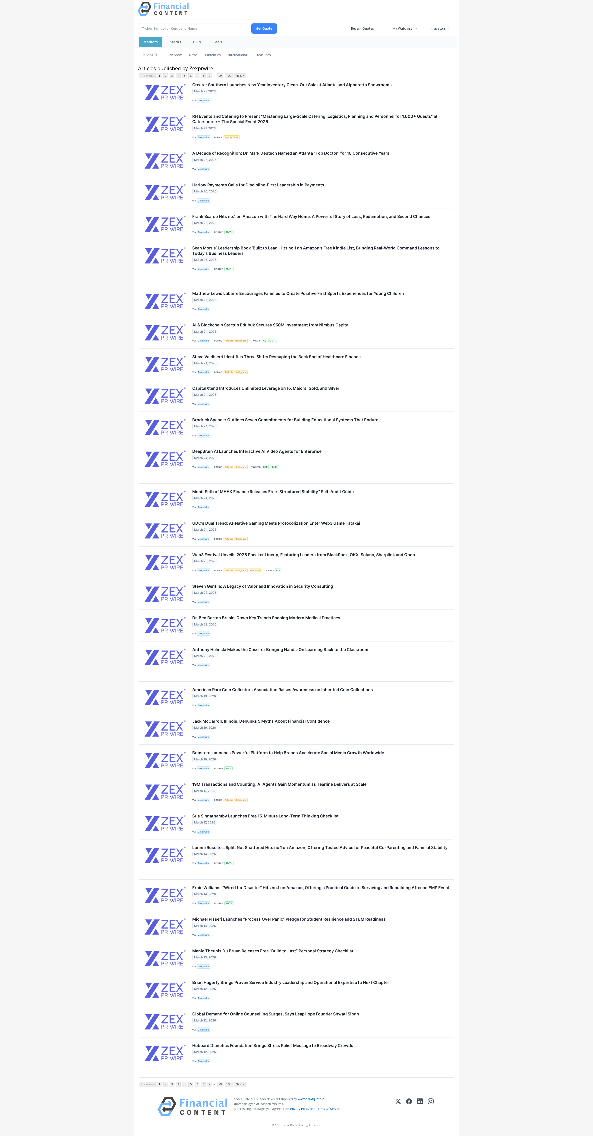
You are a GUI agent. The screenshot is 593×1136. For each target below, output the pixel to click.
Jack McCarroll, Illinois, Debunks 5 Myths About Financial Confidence (261, 721)
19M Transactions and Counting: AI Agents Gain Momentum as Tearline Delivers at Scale (279, 784)
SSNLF (274, 467)
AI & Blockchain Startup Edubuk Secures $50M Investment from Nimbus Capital (271, 324)
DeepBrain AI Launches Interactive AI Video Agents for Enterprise (257, 451)
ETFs (197, 42)
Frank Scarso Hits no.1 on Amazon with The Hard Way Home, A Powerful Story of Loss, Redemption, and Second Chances (311, 216)
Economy (255, 570)
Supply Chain (232, 137)
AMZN (229, 232)
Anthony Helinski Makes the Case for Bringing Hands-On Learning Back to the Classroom (280, 649)
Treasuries (263, 55)
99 (220, 76)
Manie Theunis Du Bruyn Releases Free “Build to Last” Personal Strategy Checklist (272, 950)
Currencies (213, 55)
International (238, 55)
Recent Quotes (362, 28)
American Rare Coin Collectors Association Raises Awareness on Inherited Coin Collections (282, 689)
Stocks (175, 42)
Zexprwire (203, 100)
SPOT (228, 768)
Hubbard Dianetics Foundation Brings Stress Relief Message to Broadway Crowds (272, 1045)
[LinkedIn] (420, 1107)
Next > (240, 76)
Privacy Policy (299, 1109)
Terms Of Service (328, 1109)
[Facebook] (409, 1107)
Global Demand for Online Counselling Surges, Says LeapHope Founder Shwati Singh (275, 1014)
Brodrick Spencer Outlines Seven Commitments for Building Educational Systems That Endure (285, 419)
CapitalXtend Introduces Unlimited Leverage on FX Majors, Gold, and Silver (265, 388)
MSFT (272, 340)
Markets (151, 42)
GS (264, 340)
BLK (278, 570)
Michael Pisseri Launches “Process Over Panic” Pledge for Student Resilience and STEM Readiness (289, 919)
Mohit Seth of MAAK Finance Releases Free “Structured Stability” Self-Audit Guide (273, 491)
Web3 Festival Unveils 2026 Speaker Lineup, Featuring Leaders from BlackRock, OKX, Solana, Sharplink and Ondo (303, 554)
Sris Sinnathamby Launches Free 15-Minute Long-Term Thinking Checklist (265, 816)
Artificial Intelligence (235, 340)
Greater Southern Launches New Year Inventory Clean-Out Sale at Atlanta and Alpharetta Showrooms (292, 84)
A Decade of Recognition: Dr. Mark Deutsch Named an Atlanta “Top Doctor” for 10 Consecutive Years (290, 153)
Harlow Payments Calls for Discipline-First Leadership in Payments (258, 184)
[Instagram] (430, 1107)
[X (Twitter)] (398, 1107)
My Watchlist (402, 28)
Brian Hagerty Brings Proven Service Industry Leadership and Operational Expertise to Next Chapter (290, 982)
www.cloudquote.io (311, 1099)
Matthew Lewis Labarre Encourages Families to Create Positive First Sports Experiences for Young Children (298, 293)
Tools (217, 42)
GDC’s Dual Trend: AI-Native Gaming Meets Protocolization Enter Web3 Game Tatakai (276, 523)
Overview (175, 55)
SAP (265, 467)
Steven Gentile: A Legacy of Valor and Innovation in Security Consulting (262, 586)
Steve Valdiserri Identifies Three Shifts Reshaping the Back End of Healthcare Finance (276, 356)
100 (228, 76)
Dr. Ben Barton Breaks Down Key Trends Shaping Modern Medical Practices (266, 617)
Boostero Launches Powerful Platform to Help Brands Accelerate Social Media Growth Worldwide (288, 752)
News (193, 55)
